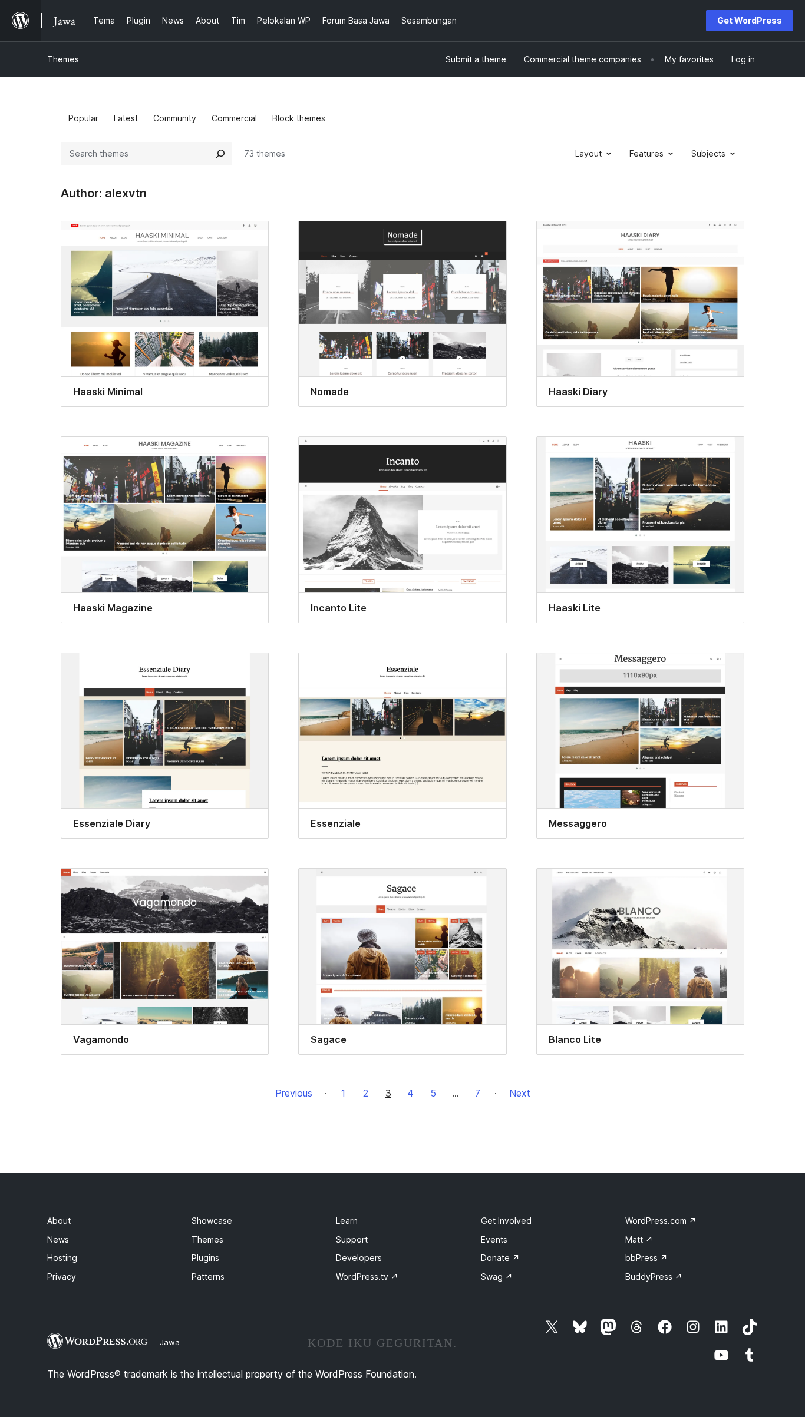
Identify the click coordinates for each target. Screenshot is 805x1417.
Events (494, 1239)
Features (646, 153)
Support (352, 1239)
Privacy (61, 1277)
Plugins (205, 1258)
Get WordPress (749, 20)
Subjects (708, 153)
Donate (500, 1258)
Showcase (212, 1221)
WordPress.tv (367, 1277)
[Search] (220, 153)
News (58, 1239)
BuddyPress (653, 1277)
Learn (347, 1221)
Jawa (170, 1342)
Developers (359, 1258)
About (59, 1221)
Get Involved (506, 1221)
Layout (588, 153)
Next (519, 1093)
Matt (639, 1239)
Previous (293, 1093)
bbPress (646, 1258)
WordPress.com (661, 1221)
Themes (63, 59)
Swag (497, 1277)
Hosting (62, 1258)
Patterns (208, 1277)
